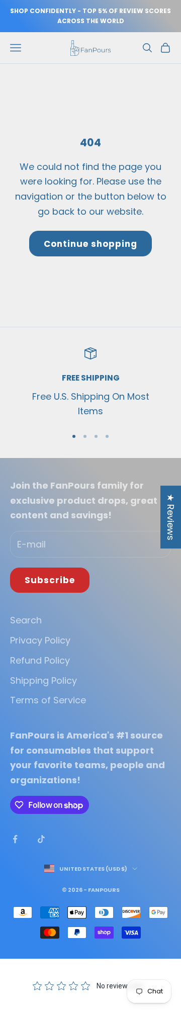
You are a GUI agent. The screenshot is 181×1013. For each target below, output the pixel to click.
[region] (90, 383)
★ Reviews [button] (170, 517)
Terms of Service (48, 700)
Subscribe (50, 580)
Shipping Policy (43, 680)
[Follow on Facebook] (15, 839)
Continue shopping (90, 244)
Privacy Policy (40, 640)
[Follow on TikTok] (41, 839)
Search (26, 620)
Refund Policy (40, 660)
